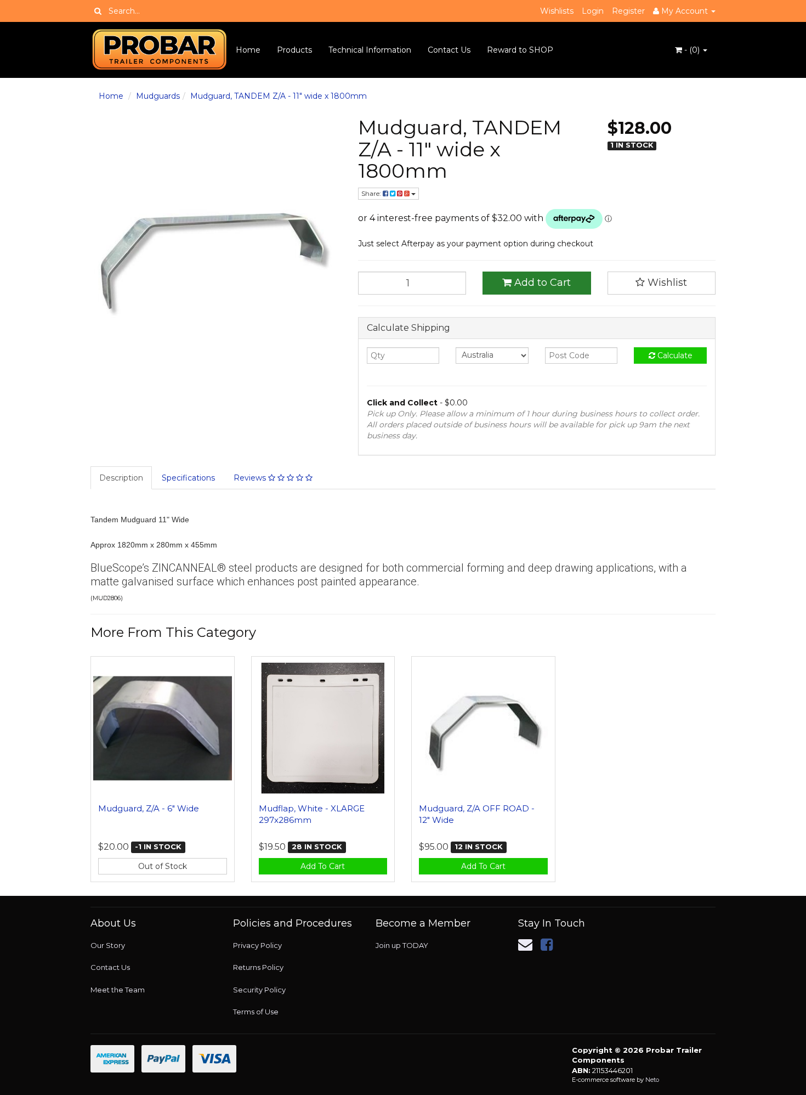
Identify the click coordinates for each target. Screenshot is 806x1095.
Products (294, 50)
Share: (372, 193)
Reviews (251, 478)
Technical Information (369, 50)
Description (121, 478)
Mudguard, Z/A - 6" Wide (148, 808)
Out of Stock (162, 866)
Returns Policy (258, 967)
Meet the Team (117, 989)
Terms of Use (256, 1011)
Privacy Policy (257, 945)
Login (593, 11)
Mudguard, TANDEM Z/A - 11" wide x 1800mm (278, 96)
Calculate (674, 355)
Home (248, 50)
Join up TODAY (402, 945)
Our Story (107, 945)
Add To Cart (322, 866)
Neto (652, 1079)
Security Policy (259, 989)
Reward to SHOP (520, 50)
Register (628, 11)
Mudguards (158, 96)
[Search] (97, 11)
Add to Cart (541, 282)
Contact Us (449, 50)
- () (692, 50)
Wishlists (557, 11)
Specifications (188, 478)
